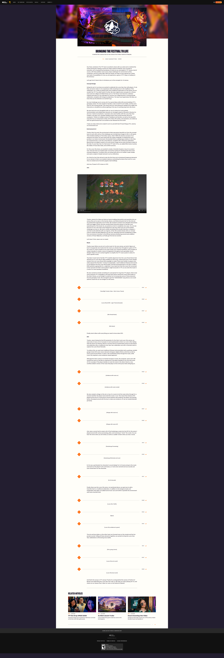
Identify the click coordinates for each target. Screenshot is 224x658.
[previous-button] (153, 625)
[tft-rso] (10, 2)
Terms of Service (111, 640)
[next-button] (155, 625)
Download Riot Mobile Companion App (112, 630)
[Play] (79, 287)
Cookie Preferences (122, 640)
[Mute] (146, 287)
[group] (112, 609)
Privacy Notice (101, 640)
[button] (103, 59)
